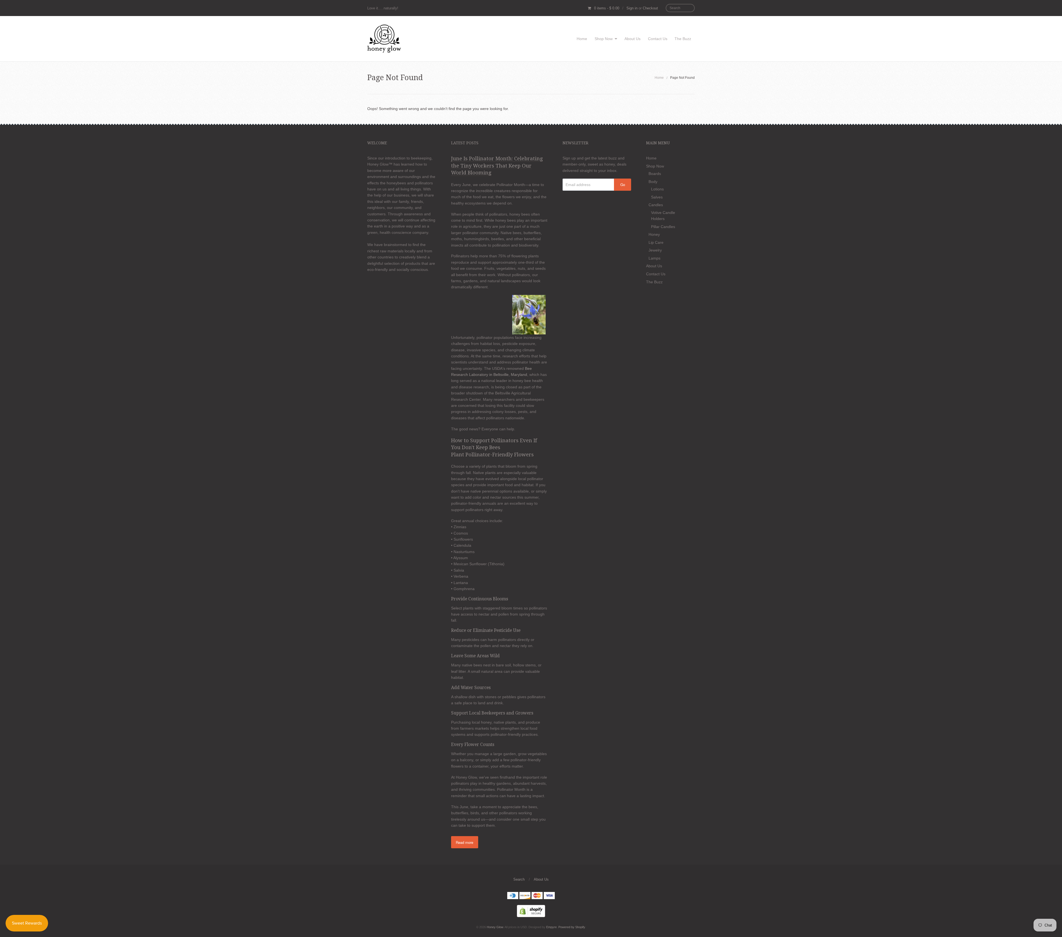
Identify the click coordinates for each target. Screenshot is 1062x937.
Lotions (657, 189)
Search (519, 879)
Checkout (650, 8)
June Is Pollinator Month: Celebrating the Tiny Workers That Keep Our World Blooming (497, 166)
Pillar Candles (663, 226)
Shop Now (604, 38)
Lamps (654, 258)
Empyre (551, 927)
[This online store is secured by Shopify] (531, 910)
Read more (464, 842)
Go (622, 184)
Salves (657, 197)
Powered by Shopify (571, 927)
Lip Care (656, 242)
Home (582, 38)
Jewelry (655, 250)
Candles (656, 205)
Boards (655, 173)
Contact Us (657, 38)
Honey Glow (495, 927)
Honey (654, 234)
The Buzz (683, 38)
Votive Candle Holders (663, 215)
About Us (632, 38)
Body (653, 181)
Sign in (631, 8)
